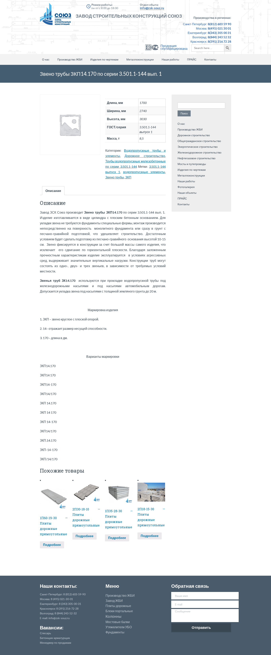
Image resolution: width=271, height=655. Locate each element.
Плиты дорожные (118, 605)
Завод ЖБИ (114, 600)
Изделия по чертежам (104, 59)
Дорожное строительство (145, 156)
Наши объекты (187, 192)
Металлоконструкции (140, 59)
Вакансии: (51, 627)
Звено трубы (114, 177)
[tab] (53, 190)
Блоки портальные (119, 611)
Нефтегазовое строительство (196, 158)
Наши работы (170, 59)
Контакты (210, 59)
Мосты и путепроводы (192, 164)
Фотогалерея (186, 187)
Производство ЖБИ (69, 59)
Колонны (113, 616)
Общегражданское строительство (199, 141)
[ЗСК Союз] (57, 16)
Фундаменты (115, 632)
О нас (45, 59)
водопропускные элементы (144, 172)
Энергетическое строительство (198, 146)
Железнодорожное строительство (199, 152)
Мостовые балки (118, 621)
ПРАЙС (191, 59)
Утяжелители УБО (119, 627)
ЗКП (128, 177)
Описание (53, 191)
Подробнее (52, 545)
